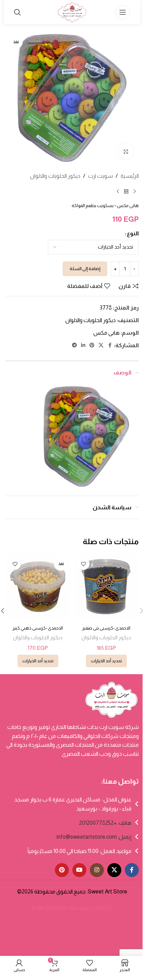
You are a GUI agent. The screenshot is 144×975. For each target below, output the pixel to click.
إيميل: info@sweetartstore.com (94, 837)
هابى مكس (106, 333)
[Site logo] (72, 12)
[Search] (17, 12)
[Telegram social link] (74, 345)
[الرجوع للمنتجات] (126, 192)
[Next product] (118, 192)
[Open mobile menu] (123, 12)
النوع (133, 233)
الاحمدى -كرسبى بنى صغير (106, 628)
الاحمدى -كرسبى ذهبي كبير (38, 628)
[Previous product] (134, 192)
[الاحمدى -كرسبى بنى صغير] (106, 586)
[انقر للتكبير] (126, 151)
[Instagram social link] (97, 870)
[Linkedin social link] (83, 345)
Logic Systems (50, 908)
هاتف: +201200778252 (105, 823)
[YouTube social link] (79, 870)
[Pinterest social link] (91, 345)
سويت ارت (100, 176)
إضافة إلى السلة (85, 268)
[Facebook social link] (110, 345)
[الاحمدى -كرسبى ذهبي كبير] (37, 586)
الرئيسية (130, 176)
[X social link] (101, 345)
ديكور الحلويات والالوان (55, 176)
